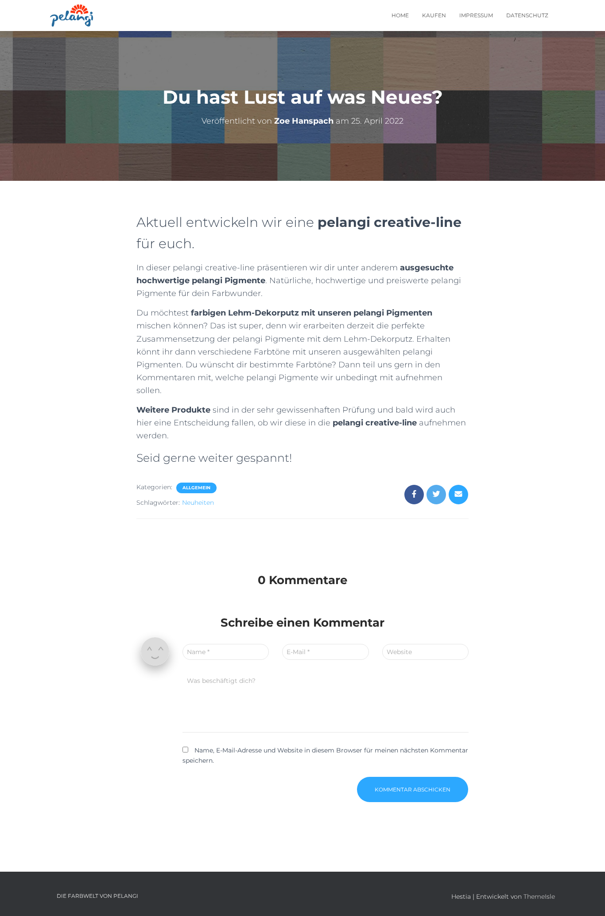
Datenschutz (527, 15)
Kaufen (434, 15)
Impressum (476, 15)
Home (400, 15)
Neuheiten (198, 503)
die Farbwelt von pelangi (97, 896)
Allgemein (196, 488)
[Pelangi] (71, 15)
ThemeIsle (539, 896)
